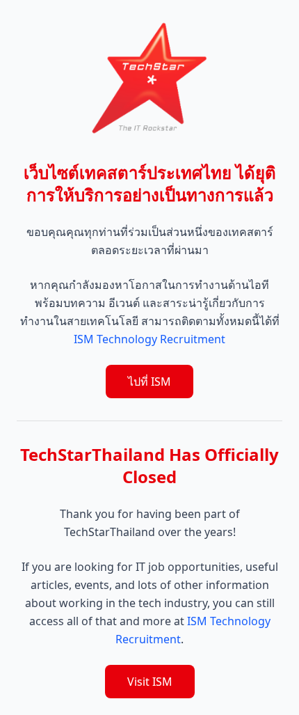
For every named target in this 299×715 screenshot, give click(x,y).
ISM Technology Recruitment (149, 339)
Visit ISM (149, 681)
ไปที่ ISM (149, 381)
